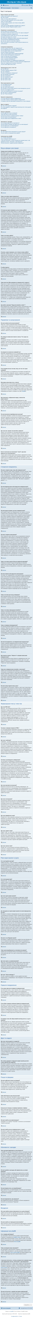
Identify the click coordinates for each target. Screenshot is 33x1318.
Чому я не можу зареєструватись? (8, 18)
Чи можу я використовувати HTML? (9, 70)
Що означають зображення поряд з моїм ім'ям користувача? (14, 38)
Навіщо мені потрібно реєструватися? (9, 16)
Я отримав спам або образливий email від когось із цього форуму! (15, 101)
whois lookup (4, 1267)
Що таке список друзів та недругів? (9, 105)
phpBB (23, 391)
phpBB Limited (17, 1237)
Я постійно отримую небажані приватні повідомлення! (13, 99)
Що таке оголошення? (6, 75)
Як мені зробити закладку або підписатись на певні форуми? (14, 124)
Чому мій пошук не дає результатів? (9, 114)
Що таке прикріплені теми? (7, 77)
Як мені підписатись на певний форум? (9, 125)
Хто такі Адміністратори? (6, 84)
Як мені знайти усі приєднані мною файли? (10, 133)
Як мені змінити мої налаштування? (9, 31)
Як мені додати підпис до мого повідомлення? (11, 50)
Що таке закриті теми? (6, 78)
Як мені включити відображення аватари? (10, 39)
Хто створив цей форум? (6, 137)
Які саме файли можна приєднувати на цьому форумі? (13, 131)
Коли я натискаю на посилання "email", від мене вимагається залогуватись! (14, 43)
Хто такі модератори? (5, 85)
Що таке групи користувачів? (7, 87)
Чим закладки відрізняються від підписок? (10, 123)
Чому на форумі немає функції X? (8, 139)
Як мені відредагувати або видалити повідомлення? (12, 49)
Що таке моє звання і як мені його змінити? (10, 40)
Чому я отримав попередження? (8, 59)
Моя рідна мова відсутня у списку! (8, 36)
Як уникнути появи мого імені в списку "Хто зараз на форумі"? (15, 32)
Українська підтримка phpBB (24, 1313)
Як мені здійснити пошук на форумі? (9, 113)
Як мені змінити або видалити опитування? (10, 54)
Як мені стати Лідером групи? (7, 89)
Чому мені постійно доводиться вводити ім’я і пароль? (13, 25)
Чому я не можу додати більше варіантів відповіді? (12, 53)
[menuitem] (6, 5)
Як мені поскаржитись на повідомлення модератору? (13, 60)
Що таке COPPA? (5, 17)
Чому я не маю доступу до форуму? (9, 56)
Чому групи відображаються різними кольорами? (12, 91)
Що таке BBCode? (5, 68)
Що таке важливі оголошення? (7, 74)
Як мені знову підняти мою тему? (8, 64)
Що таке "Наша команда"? (7, 93)
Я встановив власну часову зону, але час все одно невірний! (14, 35)
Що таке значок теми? (6, 79)
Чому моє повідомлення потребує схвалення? (11, 63)
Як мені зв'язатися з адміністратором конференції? (12, 143)
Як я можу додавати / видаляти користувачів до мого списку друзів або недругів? (16, 108)
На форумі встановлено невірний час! (9, 34)
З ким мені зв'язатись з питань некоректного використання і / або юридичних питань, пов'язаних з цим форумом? (15, 141)
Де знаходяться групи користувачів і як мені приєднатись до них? (15, 88)
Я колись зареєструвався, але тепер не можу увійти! (13, 22)
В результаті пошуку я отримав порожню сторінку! (12, 115)
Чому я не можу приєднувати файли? (9, 57)
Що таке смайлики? (5, 71)
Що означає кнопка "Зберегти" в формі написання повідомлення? (15, 61)
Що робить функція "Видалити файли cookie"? (11, 26)
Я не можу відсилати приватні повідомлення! (11, 98)
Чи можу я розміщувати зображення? (9, 73)
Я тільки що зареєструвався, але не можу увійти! (12, 20)
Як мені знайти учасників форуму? (8, 117)
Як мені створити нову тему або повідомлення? (11, 48)
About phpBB (17, 1241)
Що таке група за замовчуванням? (8, 92)
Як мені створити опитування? (8, 52)
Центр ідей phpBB (15, 1252)
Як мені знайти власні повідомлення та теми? (11, 118)
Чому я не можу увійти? (6, 21)
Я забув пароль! (4, 24)
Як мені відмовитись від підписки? (8, 127)
